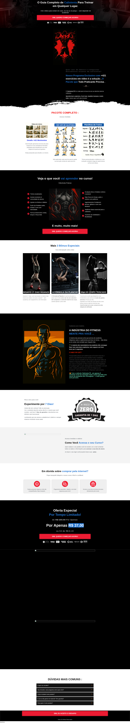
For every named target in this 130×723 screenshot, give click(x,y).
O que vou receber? (43, 685)
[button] (65, 685)
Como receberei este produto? (46, 694)
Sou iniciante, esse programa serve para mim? (51, 690)
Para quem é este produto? (45, 703)
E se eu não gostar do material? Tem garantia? (51, 698)
